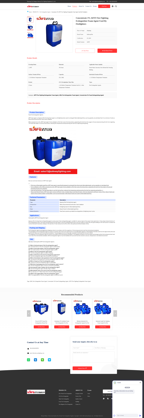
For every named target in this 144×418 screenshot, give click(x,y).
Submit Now (81, 368)
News (89, 396)
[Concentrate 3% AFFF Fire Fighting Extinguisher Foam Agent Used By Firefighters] (54, 34)
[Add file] (114, 415)
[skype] (37, 361)
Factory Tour (78, 396)
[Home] (33, 6)
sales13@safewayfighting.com (37, 353)
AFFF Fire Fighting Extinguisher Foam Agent (80, 281)
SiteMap (77, 401)
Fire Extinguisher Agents (45, 12)
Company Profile (79, 393)
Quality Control (79, 399)
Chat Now (104, 6)
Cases (89, 393)
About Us (81, 6)
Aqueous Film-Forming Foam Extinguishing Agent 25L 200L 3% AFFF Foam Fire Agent (41, 323)
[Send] (140, 415)
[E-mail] (51, 361)
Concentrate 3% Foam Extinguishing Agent (58, 281)
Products (74, 6)
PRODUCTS (35, 12)
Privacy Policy (44, 415)
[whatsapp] (30, 361)
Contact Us (88, 6)
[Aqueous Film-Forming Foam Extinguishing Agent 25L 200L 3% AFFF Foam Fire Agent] (41, 308)
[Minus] (140, 383)
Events (95, 6)
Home (69, 6)
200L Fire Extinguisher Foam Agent (38, 281)
